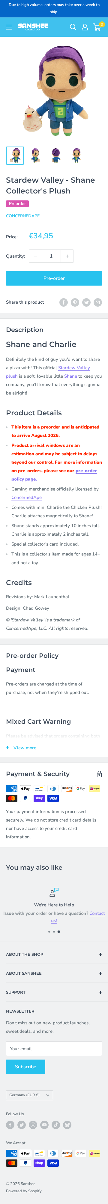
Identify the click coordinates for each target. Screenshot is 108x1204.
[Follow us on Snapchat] (67, 1125)
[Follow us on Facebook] (10, 1125)
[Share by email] (98, 302)
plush (12, 376)
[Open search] (73, 27)
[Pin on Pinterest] (75, 302)
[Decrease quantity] (35, 256)
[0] (97, 27)
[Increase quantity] (67, 256)
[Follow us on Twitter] (21, 1125)
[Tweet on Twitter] (86, 302)
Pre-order (54, 278)
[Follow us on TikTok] (56, 1125)
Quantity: (15, 256)
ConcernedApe (23, 216)
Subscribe (25, 1066)
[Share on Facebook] (63, 302)
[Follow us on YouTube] (44, 1125)
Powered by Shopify (24, 1191)
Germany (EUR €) (24, 1095)
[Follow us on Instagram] (33, 1125)
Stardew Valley (74, 368)
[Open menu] (9, 27)
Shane (70, 376)
